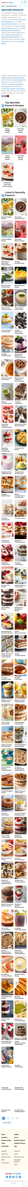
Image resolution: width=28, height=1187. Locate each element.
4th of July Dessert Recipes (10, 35)
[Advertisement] (14, 59)
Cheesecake (5, 1146)
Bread (3, 1134)
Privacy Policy (5, 1162)
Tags (15, 1146)
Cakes (3, 1143)
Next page (7, 1122)
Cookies (16, 1134)
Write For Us (4, 1154)
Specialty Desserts (11, 6)
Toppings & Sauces (19, 1143)
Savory (16, 1137)
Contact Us (17, 1151)
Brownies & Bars (6, 1140)
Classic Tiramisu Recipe (9, 24)
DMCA (3, 1159)
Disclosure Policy (6, 1157)
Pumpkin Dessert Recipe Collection (12, 77)
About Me (3, 1151)
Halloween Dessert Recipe (10, 37)
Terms (15, 1164)
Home (3, 6)
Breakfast (4, 1137)
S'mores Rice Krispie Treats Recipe (12, 88)
